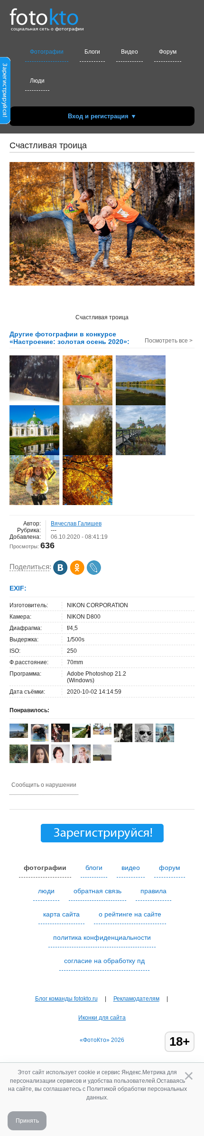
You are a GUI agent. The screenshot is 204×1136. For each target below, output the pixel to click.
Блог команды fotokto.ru (66, 998)
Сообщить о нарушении (43, 785)
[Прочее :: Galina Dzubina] (141, 404)
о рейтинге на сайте (130, 914)
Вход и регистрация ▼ (102, 116)
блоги (93, 867)
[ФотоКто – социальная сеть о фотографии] (44, 13)
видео (130, 867)
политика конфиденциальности (102, 937)
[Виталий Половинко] (102, 732)
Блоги (92, 51)
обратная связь (97, 891)
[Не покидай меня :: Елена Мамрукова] (87, 404)
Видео (129, 51)
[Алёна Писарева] (102, 758)
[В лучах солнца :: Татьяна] (34, 404)
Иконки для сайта (102, 1017)
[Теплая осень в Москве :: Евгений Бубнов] (34, 454)
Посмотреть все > (169, 340)
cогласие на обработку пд (104, 960)
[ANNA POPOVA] (81, 736)
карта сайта (61, 914)
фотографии (45, 867)
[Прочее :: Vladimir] (87, 504)
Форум (167, 51)
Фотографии (47, 51)
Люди (37, 80)
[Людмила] (39, 740)
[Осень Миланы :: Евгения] (34, 504)
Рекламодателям (136, 998)
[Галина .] (18, 736)
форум (169, 867)
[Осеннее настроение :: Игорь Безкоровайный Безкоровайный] (87, 454)
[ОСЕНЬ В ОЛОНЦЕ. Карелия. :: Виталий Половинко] (141, 454)
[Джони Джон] (144, 741)
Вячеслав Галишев (76, 523)
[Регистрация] (5, 122)
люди (46, 891)
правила (153, 891)
